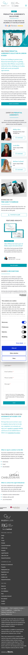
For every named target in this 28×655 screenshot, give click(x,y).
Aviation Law (4, 577)
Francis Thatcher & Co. (6, 614)
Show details (19, 343)
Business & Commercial (7, 564)
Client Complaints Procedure (17, 608)
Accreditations (4, 591)
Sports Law (4, 574)
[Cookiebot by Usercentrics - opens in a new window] (19, 295)
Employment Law (5, 569)
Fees (2, 593)
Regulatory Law (5, 572)
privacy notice (20, 394)
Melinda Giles (11, 257)
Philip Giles (16, 129)
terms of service (20, 396)
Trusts (2, 540)
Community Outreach (6, 596)
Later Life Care (4, 555)
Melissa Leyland (18, 161)
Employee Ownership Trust (7, 612)
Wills (2, 538)
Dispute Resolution (5, 558)
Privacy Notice (4, 608)
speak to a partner (13, 428)
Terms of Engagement (6, 610)
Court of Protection (5, 545)
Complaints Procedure (13, 433)
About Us (3, 586)
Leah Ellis (16, 145)
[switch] (24, 327)
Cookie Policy (17, 610)
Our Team (3, 588)
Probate (3, 543)
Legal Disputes (4, 553)
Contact (3, 603)
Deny (14, 358)
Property (3, 550)
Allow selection (14, 353)
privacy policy (12, 396)
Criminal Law (4, 548)
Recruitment (4, 598)
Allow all (14, 348)
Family (2, 535)
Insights (3, 601)
